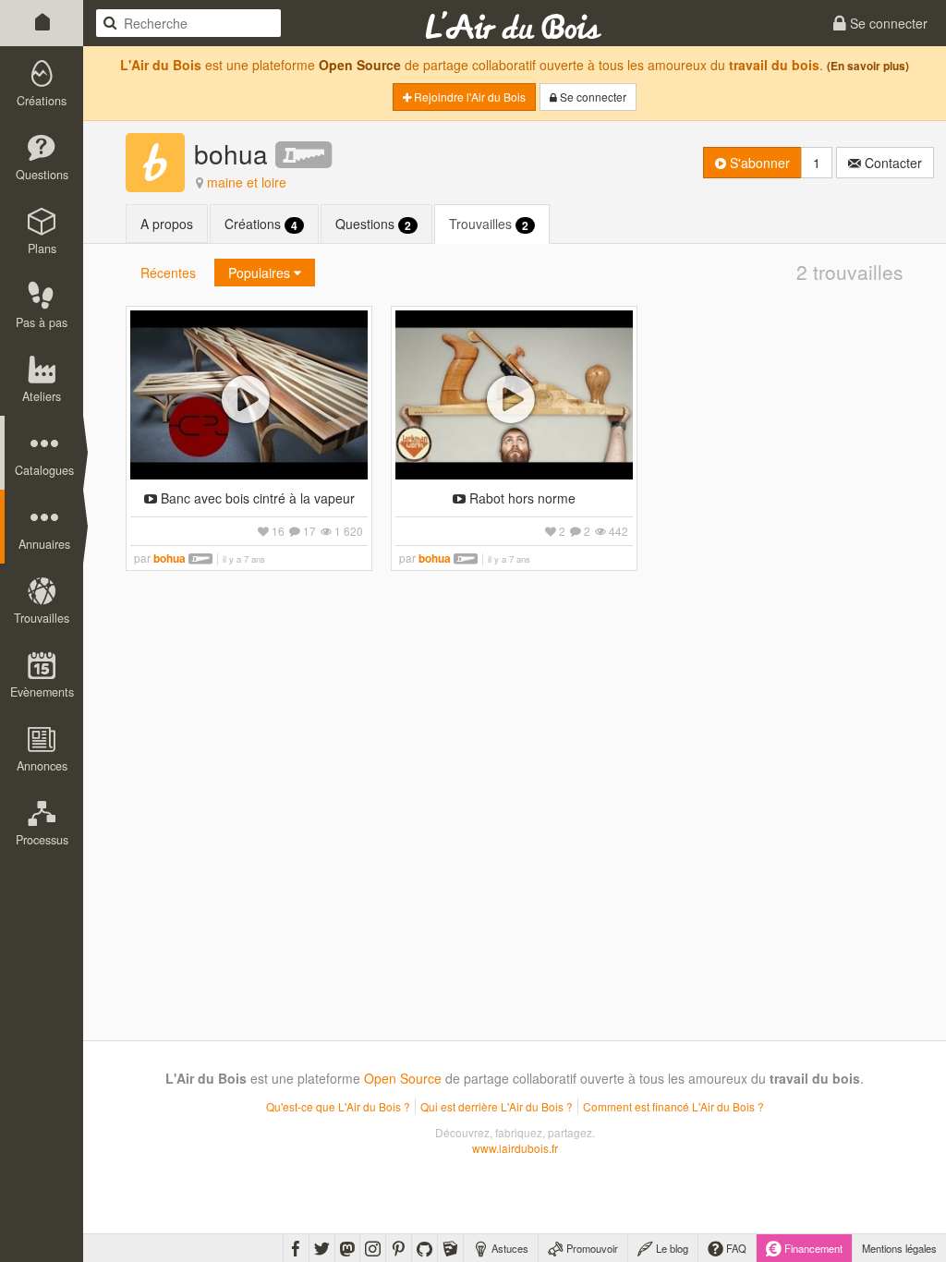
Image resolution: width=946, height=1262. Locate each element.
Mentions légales (899, 1248)
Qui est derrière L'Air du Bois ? (496, 1106)
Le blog (670, 1248)
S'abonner (758, 162)
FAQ (734, 1248)
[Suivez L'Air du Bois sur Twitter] (321, 1248)
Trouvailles (488, 224)
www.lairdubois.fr (515, 1148)
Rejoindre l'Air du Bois (468, 96)
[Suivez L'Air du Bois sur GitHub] (424, 1248)
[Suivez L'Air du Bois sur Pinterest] (398, 1248)
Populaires (261, 272)
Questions (373, 224)
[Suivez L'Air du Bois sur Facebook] (296, 1248)
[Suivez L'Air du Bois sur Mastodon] (347, 1248)
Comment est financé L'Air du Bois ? (673, 1106)
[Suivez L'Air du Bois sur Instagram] (372, 1248)
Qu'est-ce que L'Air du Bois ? (338, 1106)
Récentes (168, 272)
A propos (166, 223)
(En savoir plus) (868, 66)
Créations (260, 224)
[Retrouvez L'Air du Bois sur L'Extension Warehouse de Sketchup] (450, 1248)
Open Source (360, 64)
